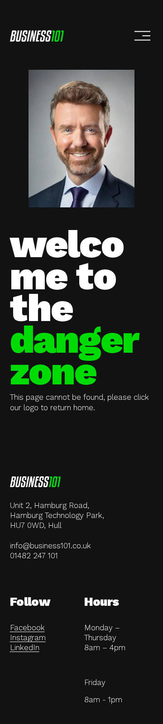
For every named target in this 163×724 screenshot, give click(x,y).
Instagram (28, 637)
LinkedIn (24, 647)
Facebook (27, 627)
